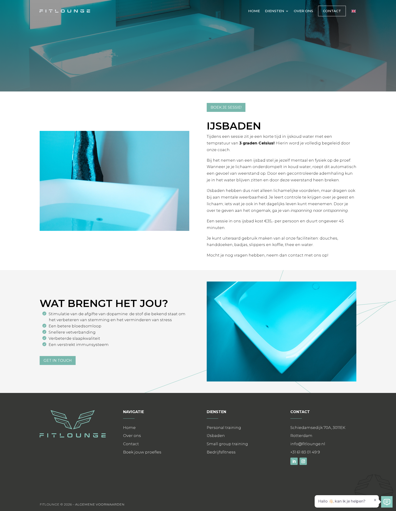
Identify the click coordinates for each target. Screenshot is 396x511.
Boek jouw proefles (142, 452)
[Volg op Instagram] (303, 461)
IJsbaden (216, 435)
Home (254, 11)
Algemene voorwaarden (99, 504)
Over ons (303, 11)
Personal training (224, 427)
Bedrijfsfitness (221, 452)
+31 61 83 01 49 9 (305, 452)
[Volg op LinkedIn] (294, 461)
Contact (332, 11)
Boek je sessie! (226, 107)
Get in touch (58, 360)
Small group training (227, 444)
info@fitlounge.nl (307, 444)
